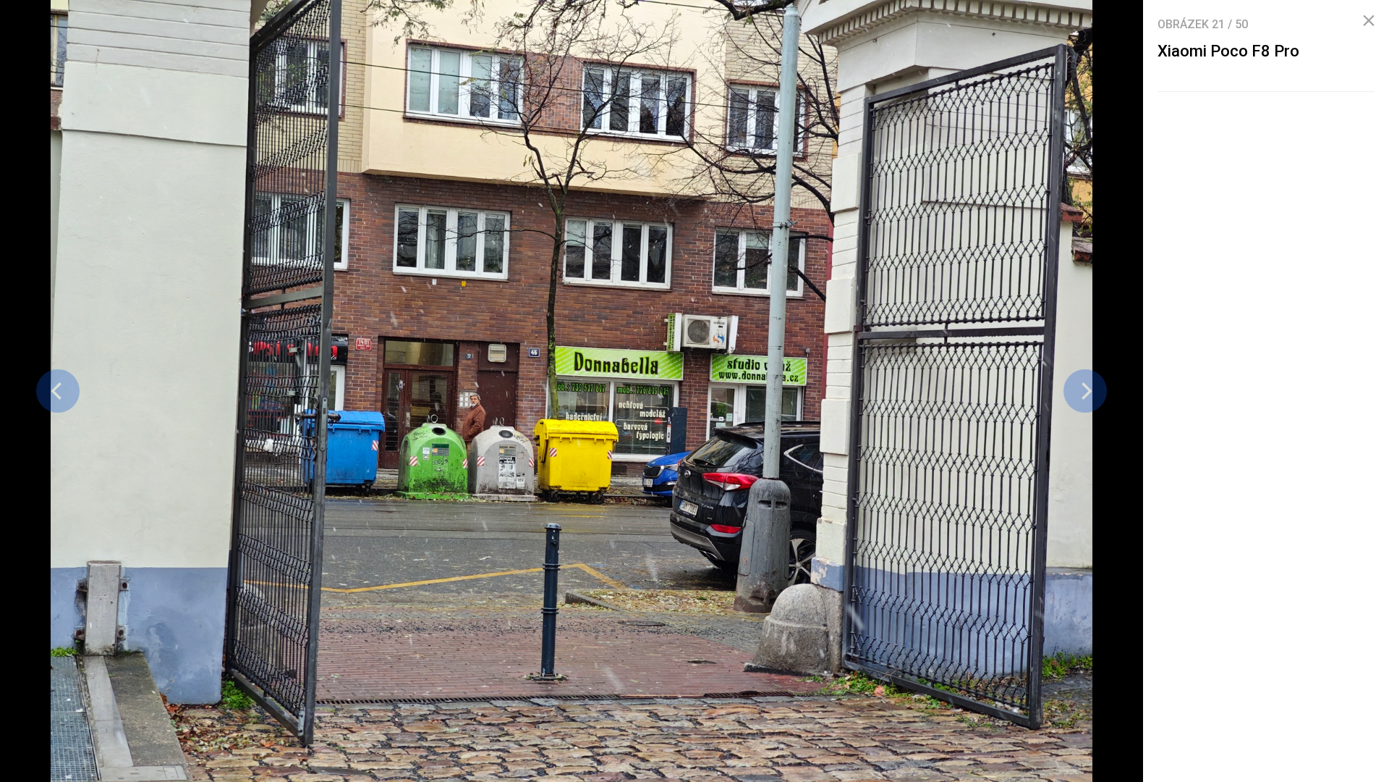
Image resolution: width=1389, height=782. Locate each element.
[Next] (1085, 391)
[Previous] (58, 391)
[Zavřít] (1368, 21)
